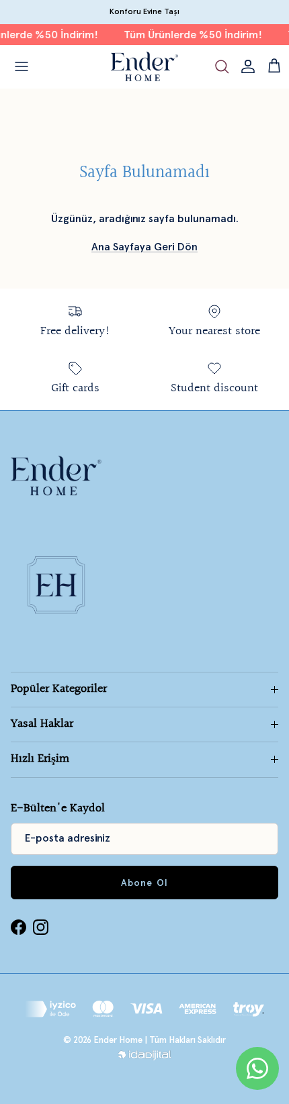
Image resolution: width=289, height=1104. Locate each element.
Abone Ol (144, 882)
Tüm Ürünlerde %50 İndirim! (189, 34)
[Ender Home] (144, 66)
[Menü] (21, 66)
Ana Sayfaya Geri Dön (144, 246)
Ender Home (117, 1040)
